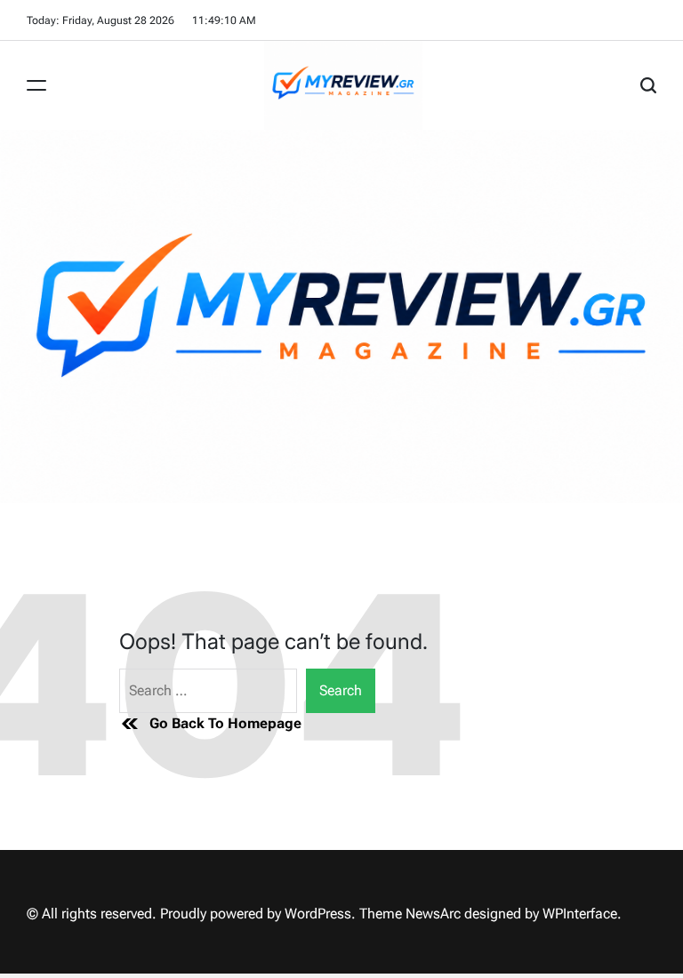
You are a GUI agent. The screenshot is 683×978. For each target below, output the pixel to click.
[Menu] (36, 85)
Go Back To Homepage (225, 723)
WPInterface (579, 913)
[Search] (648, 85)
